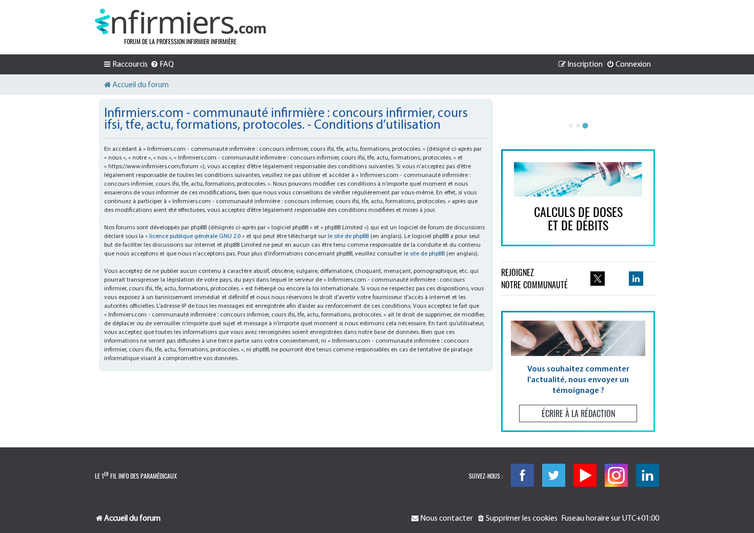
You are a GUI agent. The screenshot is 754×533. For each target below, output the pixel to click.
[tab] (571, 126)
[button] (578, 371)
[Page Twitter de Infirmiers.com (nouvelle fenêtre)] (597, 278)
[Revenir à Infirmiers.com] (180, 21)
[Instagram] (616, 475)
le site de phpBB (348, 236)
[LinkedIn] (647, 475)
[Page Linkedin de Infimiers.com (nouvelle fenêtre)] (636, 278)
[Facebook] (522, 475)
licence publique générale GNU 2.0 (195, 236)
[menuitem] (162, 64)
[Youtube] (585, 475)
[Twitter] (553, 475)
